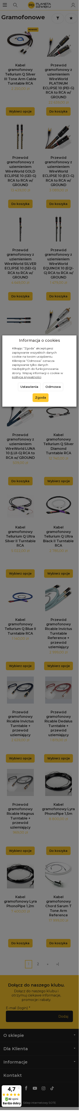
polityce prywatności (26, 377)
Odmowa (53, 387)
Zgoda (40, 397)
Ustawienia (29, 387)
